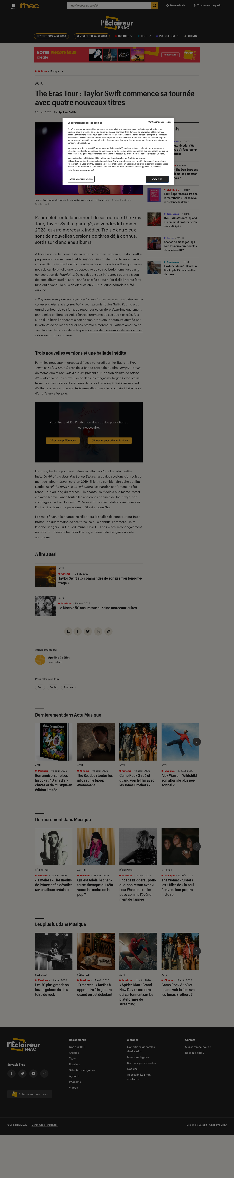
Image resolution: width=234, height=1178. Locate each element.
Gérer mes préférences (81, 179)
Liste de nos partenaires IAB (81, 170)
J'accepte (157, 179)
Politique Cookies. (156, 154)
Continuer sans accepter (159, 122)
